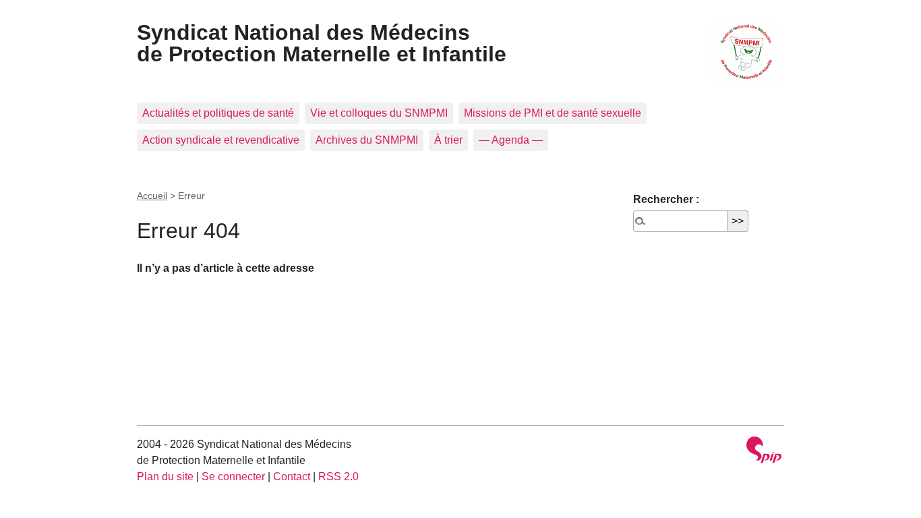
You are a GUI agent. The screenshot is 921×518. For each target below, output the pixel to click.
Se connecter (233, 476)
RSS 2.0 (338, 476)
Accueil (152, 195)
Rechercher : (666, 199)
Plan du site (165, 476)
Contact (291, 476)
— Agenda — (511, 140)
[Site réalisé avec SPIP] (764, 451)
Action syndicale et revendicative (220, 140)
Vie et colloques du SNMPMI (379, 113)
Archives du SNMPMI (367, 140)
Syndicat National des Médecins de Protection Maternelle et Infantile (321, 43)
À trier (448, 140)
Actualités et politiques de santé (218, 113)
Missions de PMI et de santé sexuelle (552, 113)
